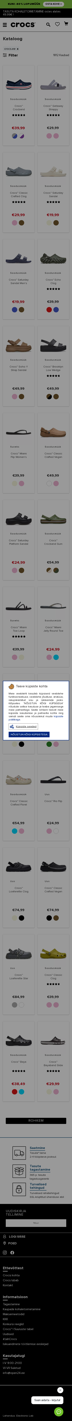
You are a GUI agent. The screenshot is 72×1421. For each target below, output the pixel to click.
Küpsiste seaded (26, 726)
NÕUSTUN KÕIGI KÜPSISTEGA (29, 734)
